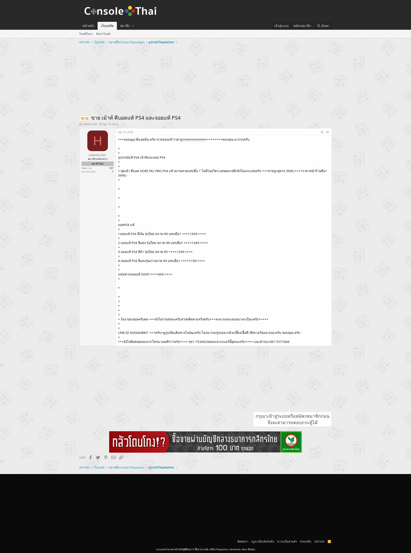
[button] (133, 26)
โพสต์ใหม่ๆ (86, 34)
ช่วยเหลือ (305, 541)
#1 (327, 132)
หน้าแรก (319, 541)
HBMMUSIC (89, 124)
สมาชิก (125, 26)
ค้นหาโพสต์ (103, 34)
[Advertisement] (205, 78)
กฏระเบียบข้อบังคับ (262, 541)
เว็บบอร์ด (107, 26)
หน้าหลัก (88, 26)
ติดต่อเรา (242, 541)
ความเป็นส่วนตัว (287, 541)
